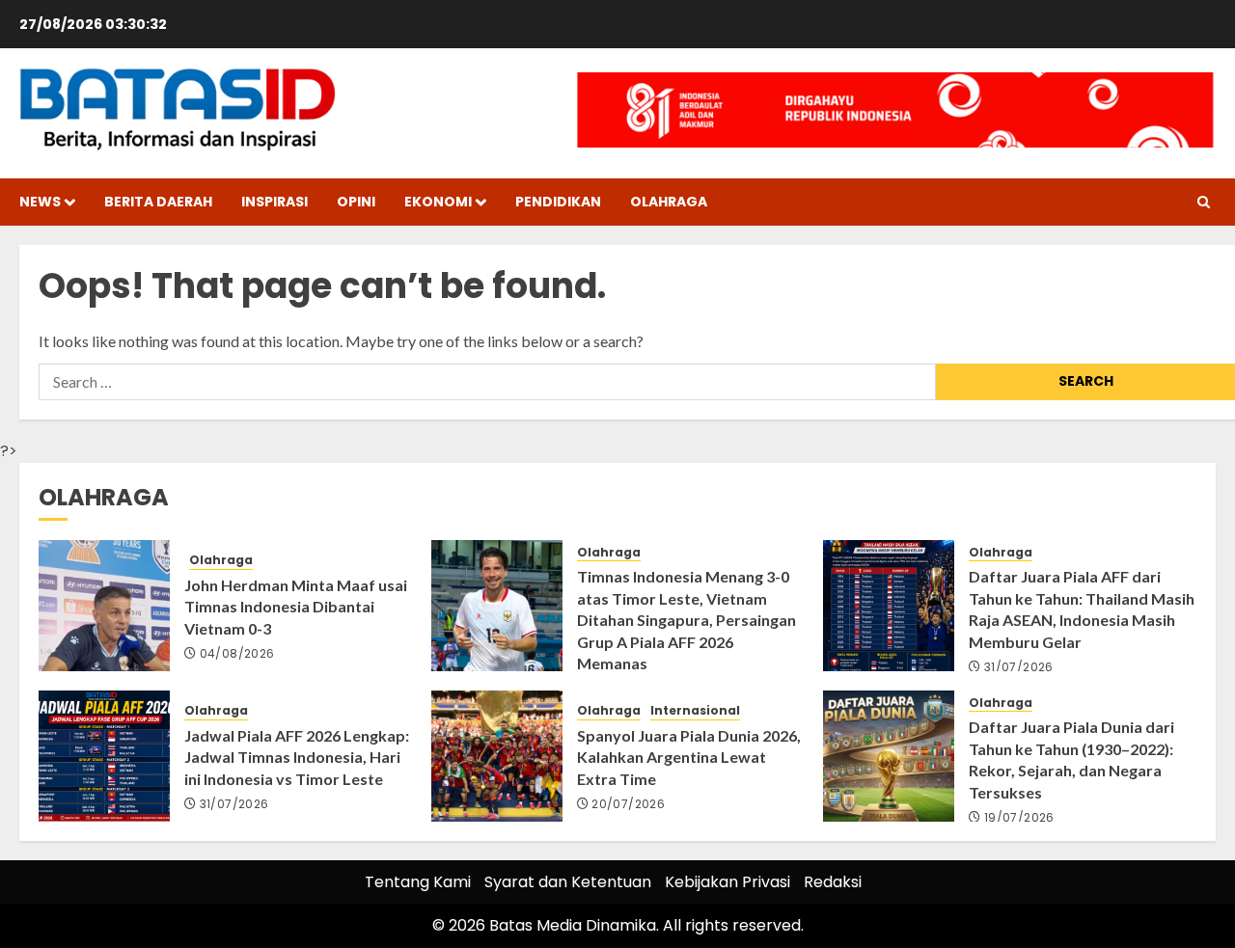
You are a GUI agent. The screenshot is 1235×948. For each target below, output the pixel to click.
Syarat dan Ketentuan (567, 882)
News (40, 201)
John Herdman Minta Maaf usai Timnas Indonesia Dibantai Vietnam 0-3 (295, 606)
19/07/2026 (1019, 818)
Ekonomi (438, 201)
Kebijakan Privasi (727, 882)
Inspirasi (274, 201)
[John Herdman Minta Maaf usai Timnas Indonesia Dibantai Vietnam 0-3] (104, 605)
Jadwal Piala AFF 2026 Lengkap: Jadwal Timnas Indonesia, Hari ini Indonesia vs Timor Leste (296, 757)
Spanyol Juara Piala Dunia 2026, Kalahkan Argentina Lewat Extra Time (689, 757)
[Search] (1204, 202)
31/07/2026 (1019, 667)
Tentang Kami (418, 882)
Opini (356, 201)
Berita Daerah (158, 201)
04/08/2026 (237, 654)
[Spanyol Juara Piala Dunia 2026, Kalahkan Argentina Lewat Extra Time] (497, 756)
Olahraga (668, 201)
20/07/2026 (628, 804)
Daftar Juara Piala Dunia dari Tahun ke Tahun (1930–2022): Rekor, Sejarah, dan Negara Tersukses (1071, 759)
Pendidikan (558, 201)
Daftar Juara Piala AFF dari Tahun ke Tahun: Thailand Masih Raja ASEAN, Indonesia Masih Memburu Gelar (1081, 608)
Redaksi (833, 882)
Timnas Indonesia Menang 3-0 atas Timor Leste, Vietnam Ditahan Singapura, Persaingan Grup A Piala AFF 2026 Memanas (686, 619)
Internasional (695, 710)
